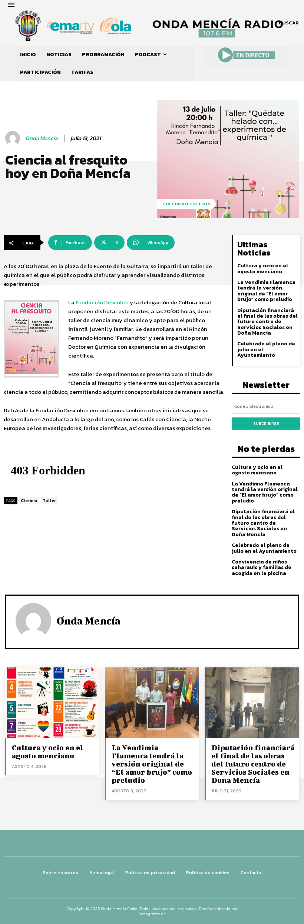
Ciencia (29, 500)
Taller (49, 500)
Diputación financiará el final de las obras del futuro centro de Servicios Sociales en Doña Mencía (267, 322)
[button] (289, 22)
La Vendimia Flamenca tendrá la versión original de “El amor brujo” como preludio (266, 290)
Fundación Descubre (102, 302)
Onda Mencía (41, 138)
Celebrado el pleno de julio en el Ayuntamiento (264, 548)
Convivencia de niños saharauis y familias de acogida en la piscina (261, 567)
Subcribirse (266, 423)
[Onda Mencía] (13, 138)
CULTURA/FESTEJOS (186, 204)
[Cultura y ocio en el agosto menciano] (52, 702)
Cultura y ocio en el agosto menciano (262, 268)
